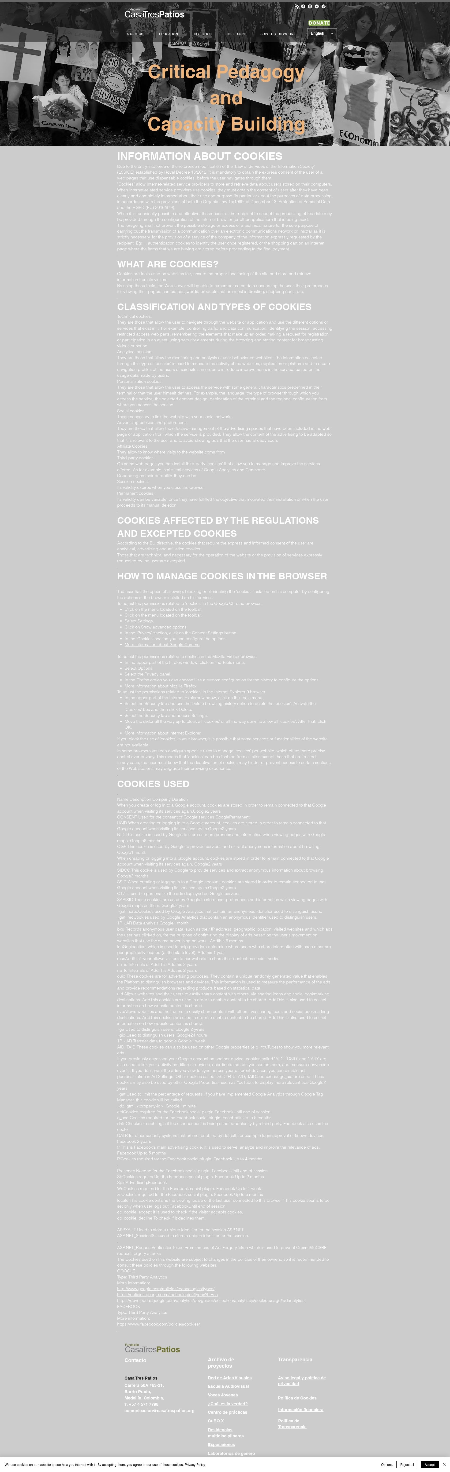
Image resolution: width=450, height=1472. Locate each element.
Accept (430, 1464)
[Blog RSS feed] (297, 6)
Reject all (407, 1464)
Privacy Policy (195, 1464)
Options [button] (387, 1464)
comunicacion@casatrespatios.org (159, 1410)
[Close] (444, 1464)
